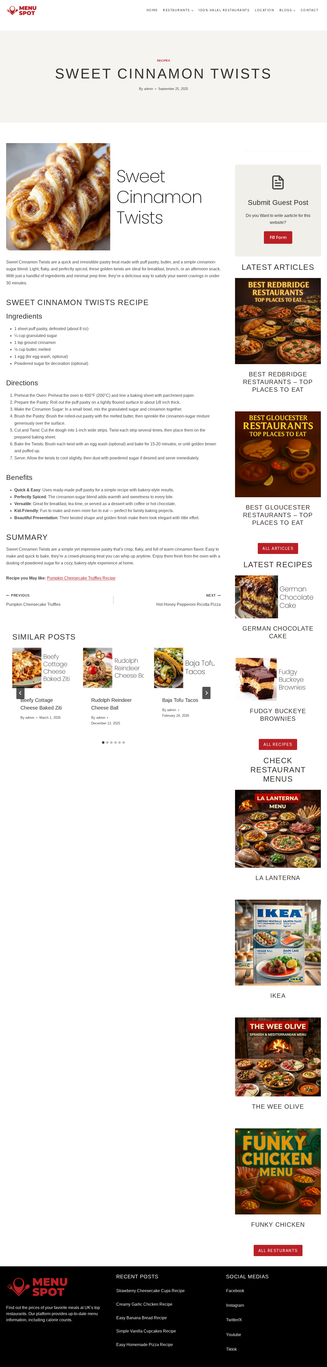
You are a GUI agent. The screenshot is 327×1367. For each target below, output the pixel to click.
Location (264, 10)
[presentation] (42, 668)
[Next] (206, 693)
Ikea (278, 995)
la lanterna (277, 877)
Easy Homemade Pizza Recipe (144, 1344)
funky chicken (278, 1224)
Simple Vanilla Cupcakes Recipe (146, 1331)
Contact (310, 10)
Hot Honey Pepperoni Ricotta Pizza (188, 600)
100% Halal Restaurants (224, 10)
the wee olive (278, 1106)
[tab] (103, 742)
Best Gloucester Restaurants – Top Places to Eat (278, 515)
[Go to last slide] (20, 693)
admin (148, 89)
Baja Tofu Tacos (180, 700)
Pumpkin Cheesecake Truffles (33, 600)
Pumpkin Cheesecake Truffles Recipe (81, 578)
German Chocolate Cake (277, 632)
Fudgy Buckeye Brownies (278, 715)
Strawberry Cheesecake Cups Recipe (150, 1291)
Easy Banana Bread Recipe (141, 1318)
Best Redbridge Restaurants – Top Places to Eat (278, 382)
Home (152, 10)
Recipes (163, 60)
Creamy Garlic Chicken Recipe (144, 1304)
